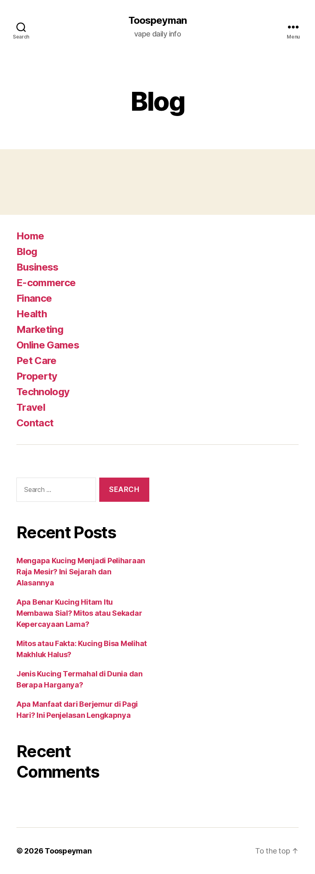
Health (31, 314)
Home (30, 236)
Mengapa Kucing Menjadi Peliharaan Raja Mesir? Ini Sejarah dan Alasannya (80, 571)
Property (36, 376)
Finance (34, 298)
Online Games (47, 345)
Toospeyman (157, 20)
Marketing (39, 329)
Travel (30, 407)
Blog (26, 251)
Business (37, 267)
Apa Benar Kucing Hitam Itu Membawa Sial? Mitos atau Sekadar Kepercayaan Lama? (79, 613)
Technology (42, 392)
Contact (34, 423)
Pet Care (36, 360)
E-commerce (45, 283)
